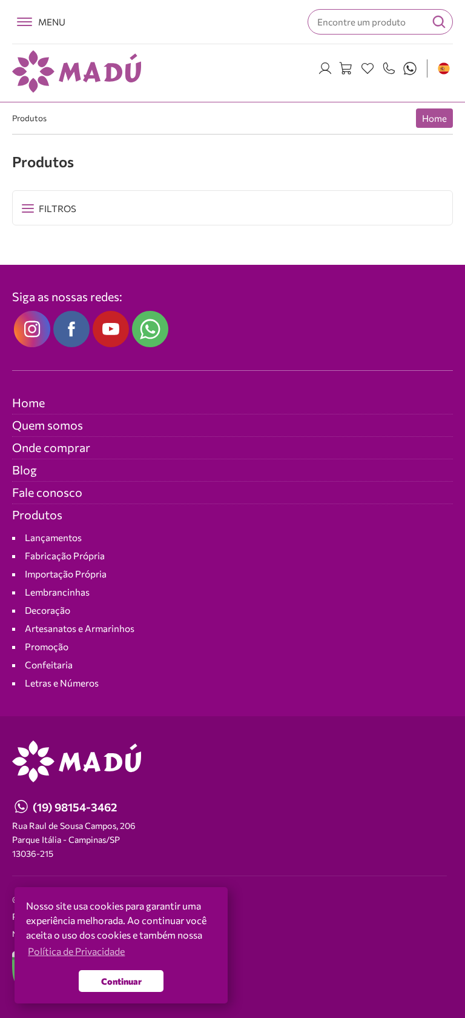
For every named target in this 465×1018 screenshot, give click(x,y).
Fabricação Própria (65, 555)
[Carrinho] (346, 68)
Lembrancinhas (57, 591)
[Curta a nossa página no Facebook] (71, 329)
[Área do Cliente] (325, 68)
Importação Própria (66, 573)
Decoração (47, 610)
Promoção (46, 646)
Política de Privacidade (56, 916)
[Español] (444, 68)
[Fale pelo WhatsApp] (410, 68)
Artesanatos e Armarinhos (79, 628)
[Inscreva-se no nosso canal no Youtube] (111, 329)
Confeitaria (49, 664)
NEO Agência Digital (47, 934)
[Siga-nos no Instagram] (32, 329)
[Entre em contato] (389, 68)
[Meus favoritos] (367, 68)
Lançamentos (53, 537)
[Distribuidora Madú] (76, 71)
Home (434, 118)
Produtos (29, 118)
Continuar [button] (121, 981)
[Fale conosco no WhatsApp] (150, 329)
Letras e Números (62, 682)
